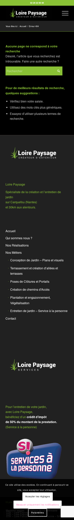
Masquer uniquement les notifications (37, 504)
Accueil (11, 231)
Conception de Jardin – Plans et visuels (37, 260)
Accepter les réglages (37, 496)
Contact (11, 318)
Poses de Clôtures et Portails (29, 281)
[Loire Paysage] (31, 13)
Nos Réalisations (17, 245)
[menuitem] (63, 13)
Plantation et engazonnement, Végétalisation (30, 300)
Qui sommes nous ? (19, 238)
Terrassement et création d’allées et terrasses (34, 271)
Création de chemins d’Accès (30, 289)
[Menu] (63, 13)
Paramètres (37, 512)
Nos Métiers (14, 252)
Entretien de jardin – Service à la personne (39, 311)
